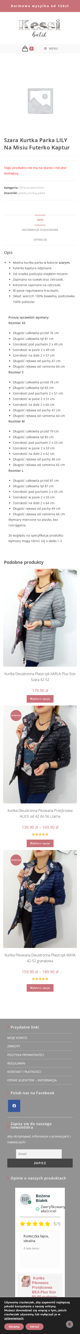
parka (41, 193)
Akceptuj (14, 1326)
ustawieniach (13, 1318)
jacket (22, 193)
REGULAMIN (16, 1063)
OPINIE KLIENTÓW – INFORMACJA (32, 1080)
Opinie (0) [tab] (40, 240)
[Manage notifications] (69, 1324)
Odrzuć (34, 1326)
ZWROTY (13, 1046)
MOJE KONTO (17, 1038)
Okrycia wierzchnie (31, 188)
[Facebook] (14, 1106)
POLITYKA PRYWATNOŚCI (25, 1055)
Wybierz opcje (40, 699)
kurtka (32, 193)
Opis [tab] (40, 220)
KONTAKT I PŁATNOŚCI (24, 1072)
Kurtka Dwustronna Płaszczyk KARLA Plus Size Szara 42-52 (40, 676)
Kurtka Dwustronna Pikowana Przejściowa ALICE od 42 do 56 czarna (40, 813)
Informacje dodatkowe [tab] (40, 230)
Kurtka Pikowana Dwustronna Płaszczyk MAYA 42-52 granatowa (40, 958)
